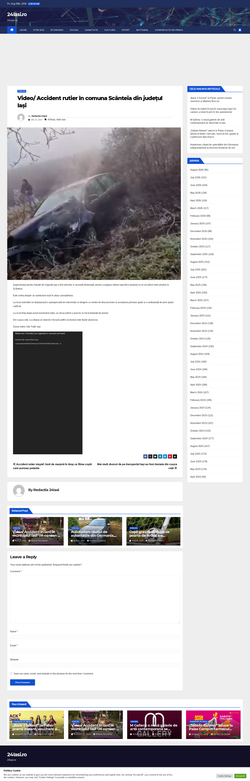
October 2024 (197, 338)
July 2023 (195, 454)
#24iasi (51, 119)
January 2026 (197, 223)
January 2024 (197, 408)
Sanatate (91, 30)
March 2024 (196, 392)
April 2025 (195, 292)
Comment (16, 571)
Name (14, 631)
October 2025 (197, 246)
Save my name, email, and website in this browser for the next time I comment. (53, 673)
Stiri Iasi (38, 30)
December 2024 (198, 323)
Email (14, 645)
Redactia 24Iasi (39, 116)
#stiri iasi (61, 119)
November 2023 (198, 423)
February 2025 (198, 308)
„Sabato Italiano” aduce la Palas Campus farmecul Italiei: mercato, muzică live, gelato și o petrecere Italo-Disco (214, 133)
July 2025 (195, 269)
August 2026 (197, 170)
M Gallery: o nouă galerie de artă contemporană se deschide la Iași (153, 729)
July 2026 (195, 177)
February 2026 (198, 216)
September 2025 (199, 254)
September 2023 (199, 438)
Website (14, 659)
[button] (235, 30)
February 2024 (198, 400)
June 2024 (195, 369)
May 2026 (195, 193)
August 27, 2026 (82, 734)
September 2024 (199, 346)
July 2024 (195, 361)
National (142, 30)
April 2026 (195, 200)
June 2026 (195, 185)
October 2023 (197, 431)
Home (23, 30)
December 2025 (198, 231)
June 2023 (195, 461)
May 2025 (195, 285)
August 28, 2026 (23, 734)
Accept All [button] (240, 776)
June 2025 (195, 277)
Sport (126, 30)
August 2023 (197, 446)
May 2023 (195, 469)
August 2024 (197, 354)
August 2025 (197, 262)
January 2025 (197, 315)
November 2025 (198, 239)
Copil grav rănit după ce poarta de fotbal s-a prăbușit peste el (149, 535)
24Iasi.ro (17, 14)
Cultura (109, 30)
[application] (47, 392)
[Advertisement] (125, 55)
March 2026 (196, 208)
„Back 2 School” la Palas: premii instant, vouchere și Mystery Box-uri (34, 729)
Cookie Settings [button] (224, 776)
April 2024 (195, 384)
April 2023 (195, 477)
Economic (57, 30)
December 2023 (198, 415)
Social (74, 30)
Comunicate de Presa (169, 30)
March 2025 (196, 300)
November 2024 (198, 331)
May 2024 (195, 377)
